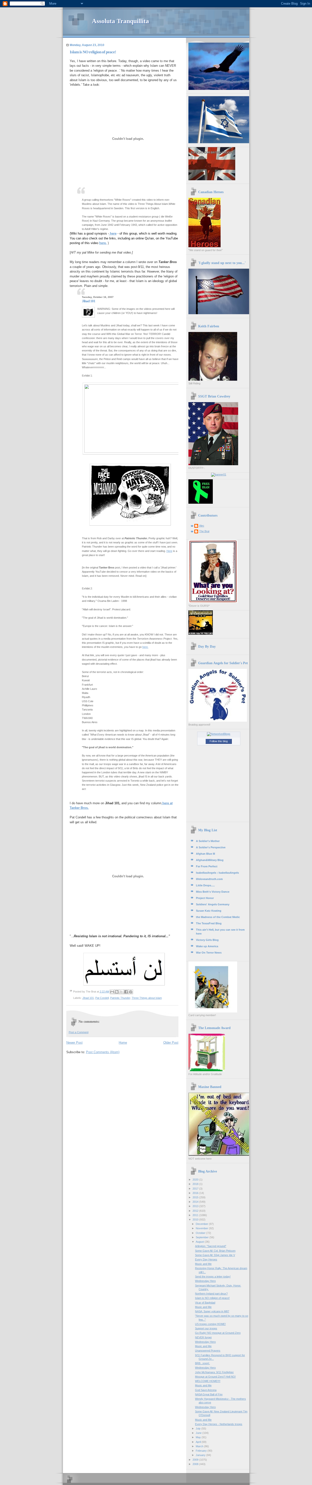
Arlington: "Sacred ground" (210, 1246)
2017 (196, 1188)
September (202, 1237)
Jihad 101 (88, 997)
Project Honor (205, 898)
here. (145, 646)
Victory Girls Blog (207, 939)
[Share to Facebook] (126, 991)
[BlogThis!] (116, 991)
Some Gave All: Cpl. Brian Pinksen (215, 1250)
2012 (196, 1210)
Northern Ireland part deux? (211, 1293)
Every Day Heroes (206, 1259)
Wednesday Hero (205, 1280)
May (199, 1437)
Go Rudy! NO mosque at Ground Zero (218, 1332)
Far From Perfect (206, 866)
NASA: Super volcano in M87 (212, 1311)
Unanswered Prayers (207, 1350)
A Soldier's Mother (208, 841)
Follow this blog (219, 741)
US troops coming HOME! (210, 1324)
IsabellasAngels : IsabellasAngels (217, 872)
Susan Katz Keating (208, 910)
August (200, 1241)
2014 (196, 1201)
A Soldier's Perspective (210, 847)
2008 (196, 1464)
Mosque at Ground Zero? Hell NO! (215, 1376)
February (201, 1450)
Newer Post (74, 1042)
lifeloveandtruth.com (209, 879)
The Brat (204, 531)
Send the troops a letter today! (213, 1276)
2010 (196, 1219)
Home (123, 1042)
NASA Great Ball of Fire (209, 1394)
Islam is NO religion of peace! (212, 1297)
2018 (196, 1183)
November (202, 1228)
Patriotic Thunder (120, 997)
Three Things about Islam (147, 997)
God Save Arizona (205, 1390)
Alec (201, 525)
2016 (196, 1193)
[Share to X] (121, 991)
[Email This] (112, 991)
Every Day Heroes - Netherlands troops (218, 1424)
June (199, 1432)
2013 (196, 1206)
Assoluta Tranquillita (120, 21)
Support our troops (206, 1328)
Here (169, 550)
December (202, 1223)
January (201, 1455)
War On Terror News (209, 952)
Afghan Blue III (205, 853)
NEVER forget (203, 1337)
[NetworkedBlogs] (218, 733)
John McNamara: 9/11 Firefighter (214, 1372)
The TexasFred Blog (209, 923)
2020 (196, 1179)
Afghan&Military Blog (210, 860)
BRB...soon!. (202, 1363)
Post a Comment (78, 1032)
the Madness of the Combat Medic (218, 917)
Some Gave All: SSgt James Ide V (215, 1255)
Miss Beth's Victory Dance (212, 891)
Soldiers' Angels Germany (212, 904)
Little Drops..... (205, 885)
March (200, 1446)
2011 (196, 1215)
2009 (196, 1459)
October (201, 1232)
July (198, 1428)
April (199, 1441)
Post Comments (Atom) (102, 1052)
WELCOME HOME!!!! (207, 1381)
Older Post (170, 1042)
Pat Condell (102, 997)
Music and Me (203, 1263)
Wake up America (207, 946)
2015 (196, 1197)
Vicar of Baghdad (205, 1302)
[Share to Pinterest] (130, 991)
